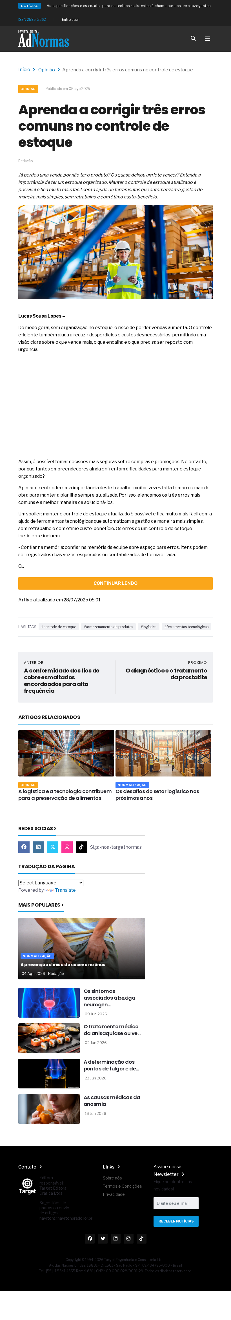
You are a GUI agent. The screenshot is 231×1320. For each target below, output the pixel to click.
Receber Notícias (176, 1221)
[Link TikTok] (81, 847)
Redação (56, 973)
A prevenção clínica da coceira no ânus (63, 965)
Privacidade (114, 1194)
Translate (65, 890)
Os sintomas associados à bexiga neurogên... (110, 998)
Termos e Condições (122, 1186)
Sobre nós (112, 1178)
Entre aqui (70, 19)
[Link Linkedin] (38, 847)
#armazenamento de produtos (108, 627)
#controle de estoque (58, 627)
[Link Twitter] (52, 847)
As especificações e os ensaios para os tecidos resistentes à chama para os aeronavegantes (128, 5)
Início (24, 69)
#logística (149, 627)
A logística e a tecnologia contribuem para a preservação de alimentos (65, 794)
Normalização (132, 785)
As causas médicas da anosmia (112, 1101)
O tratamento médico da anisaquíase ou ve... (112, 1030)
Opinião (46, 70)
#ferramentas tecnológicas (186, 627)
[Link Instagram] (67, 847)
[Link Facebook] (24, 847)
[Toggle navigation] (208, 38)
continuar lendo (115, 583)
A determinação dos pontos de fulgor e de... (111, 1065)
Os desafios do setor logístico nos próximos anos (157, 794)
